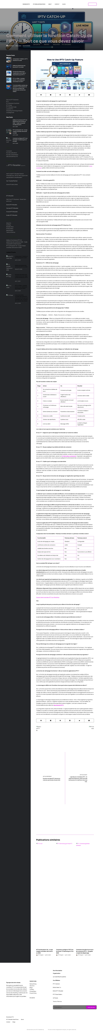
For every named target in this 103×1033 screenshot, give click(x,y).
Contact (57, 4)
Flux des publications (11, 153)
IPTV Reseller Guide (11, 107)
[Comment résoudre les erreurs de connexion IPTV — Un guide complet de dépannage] (85, 895)
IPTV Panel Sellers (57, 994)
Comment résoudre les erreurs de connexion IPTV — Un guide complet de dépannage (84, 951)
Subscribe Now (91, 1007)
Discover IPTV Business (12, 99)
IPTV (7, 101)
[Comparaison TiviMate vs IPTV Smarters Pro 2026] (8, 59)
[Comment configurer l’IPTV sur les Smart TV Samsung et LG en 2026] (65, 895)
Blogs (64, 4)
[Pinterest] (60, 95)
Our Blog (8, 225)
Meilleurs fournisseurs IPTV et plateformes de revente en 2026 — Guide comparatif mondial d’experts (16, 242)
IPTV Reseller (11, 5)
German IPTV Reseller (12, 208)
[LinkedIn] (70, 95)
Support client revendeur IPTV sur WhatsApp (47, 597)
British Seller (56, 987)
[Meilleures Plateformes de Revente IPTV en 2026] (8, 66)
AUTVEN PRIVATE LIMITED (59, 977)
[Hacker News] (89, 95)
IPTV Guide (9, 105)
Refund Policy (9, 230)
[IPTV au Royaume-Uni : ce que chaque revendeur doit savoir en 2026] (45, 895)
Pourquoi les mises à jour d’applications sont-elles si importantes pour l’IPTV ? (19, 73)
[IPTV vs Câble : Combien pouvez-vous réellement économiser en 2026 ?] (8, 80)
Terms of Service (10, 232)
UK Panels (55, 998)
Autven (46, 1029)
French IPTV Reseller (12, 211)
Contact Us (92, 4)
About (50, 4)
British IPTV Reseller (58, 991)
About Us (8, 223)
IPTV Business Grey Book (12, 103)
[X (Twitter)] (50, 95)
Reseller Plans (10, 227)
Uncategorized (26, 45)
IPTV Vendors (56, 984)
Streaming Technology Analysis (14, 110)
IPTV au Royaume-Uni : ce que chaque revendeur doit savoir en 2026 (44, 951)
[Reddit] (79, 95)
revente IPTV (9, 109)
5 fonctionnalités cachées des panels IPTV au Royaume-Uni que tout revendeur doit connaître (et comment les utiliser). (20, 88)
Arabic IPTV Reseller (11, 215)
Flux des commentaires (12, 154)
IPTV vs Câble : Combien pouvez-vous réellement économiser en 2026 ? (19, 80)
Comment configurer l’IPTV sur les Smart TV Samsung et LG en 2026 (64, 951)
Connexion (9, 151)
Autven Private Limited (12, 184)
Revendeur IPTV (26, 4)
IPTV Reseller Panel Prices (39, 4)
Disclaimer (32, 998)
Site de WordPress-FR (12, 156)
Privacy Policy (9, 228)
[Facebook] (41, 95)
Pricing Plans (33, 991)
